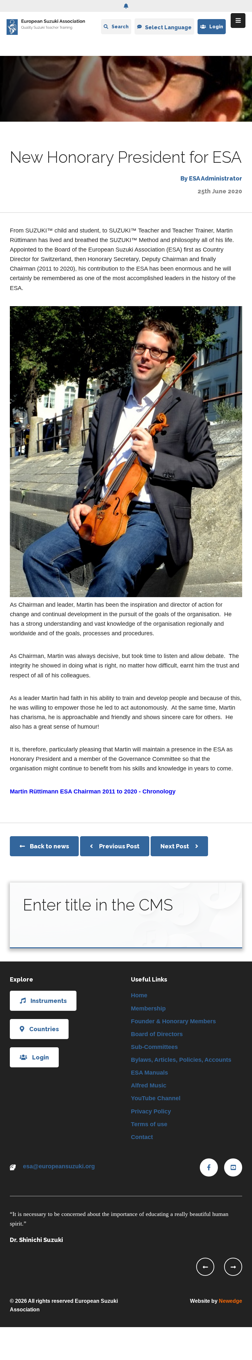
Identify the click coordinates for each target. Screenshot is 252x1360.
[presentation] (205, 1267)
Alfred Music (148, 1085)
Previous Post (119, 846)
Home (139, 995)
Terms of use (149, 1124)
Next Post (175, 846)
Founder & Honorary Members (173, 1021)
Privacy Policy (151, 1111)
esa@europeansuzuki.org (59, 1166)
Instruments (49, 1000)
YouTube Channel (155, 1098)
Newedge (230, 1301)
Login (216, 26)
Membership (148, 1008)
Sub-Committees (154, 1047)
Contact (142, 1137)
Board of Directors (157, 1034)
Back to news (49, 846)
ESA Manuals (149, 1072)
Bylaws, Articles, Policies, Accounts (181, 1059)
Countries (44, 1029)
